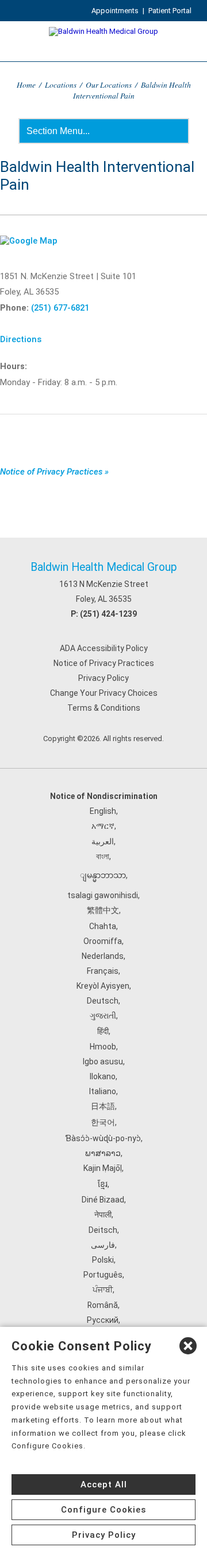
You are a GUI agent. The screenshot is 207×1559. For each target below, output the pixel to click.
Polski (103, 1259)
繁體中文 (103, 910)
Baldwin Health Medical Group (103, 567)
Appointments (115, 10)
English (103, 811)
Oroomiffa (102, 941)
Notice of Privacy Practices (103, 663)
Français (102, 971)
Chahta (102, 926)
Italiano (102, 1091)
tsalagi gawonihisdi (102, 895)
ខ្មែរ (103, 1184)
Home (26, 84)
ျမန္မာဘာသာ (103, 875)
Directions (20, 339)
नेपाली (103, 1214)
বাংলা (102, 856)
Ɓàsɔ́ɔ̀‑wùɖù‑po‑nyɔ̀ (103, 1138)
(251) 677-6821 (60, 308)
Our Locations (109, 84)
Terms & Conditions (103, 707)
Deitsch (103, 1230)
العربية (102, 841)
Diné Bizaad (103, 1199)
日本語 (103, 1106)
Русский (102, 1320)
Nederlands (103, 956)
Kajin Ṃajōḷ (102, 1168)
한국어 (103, 1122)
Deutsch (102, 1000)
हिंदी (103, 1031)
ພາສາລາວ (103, 1153)
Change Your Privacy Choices (104, 693)
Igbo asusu (103, 1061)
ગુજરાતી (103, 1015)
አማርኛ (102, 826)
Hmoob (103, 1046)
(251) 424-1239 (108, 613)
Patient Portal (169, 10)
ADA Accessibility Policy (104, 648)
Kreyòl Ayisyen (102, 985)
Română (102, 1305)
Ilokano (103, 1076)
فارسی (103, 1244)
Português (102, 1274)
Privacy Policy (103, 678)
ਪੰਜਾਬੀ (103, 1289)
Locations (60, 84)
